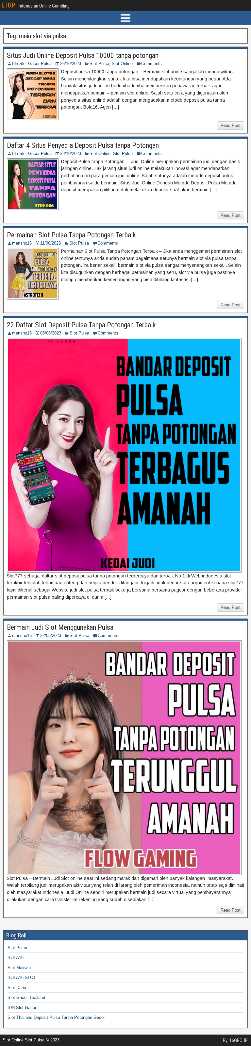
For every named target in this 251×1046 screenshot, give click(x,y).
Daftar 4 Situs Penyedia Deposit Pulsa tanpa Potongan (83, 145)
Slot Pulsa (99, 63)
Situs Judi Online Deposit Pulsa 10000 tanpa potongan (83, 55)
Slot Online (122, 63)
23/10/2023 (70, 153)
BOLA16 (16, 957)
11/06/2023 (50, 243)
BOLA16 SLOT (22, 977)
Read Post (231, 125)
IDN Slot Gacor (22, 1007)
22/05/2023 (50, 635)
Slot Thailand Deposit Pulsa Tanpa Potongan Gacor (56, 1017)
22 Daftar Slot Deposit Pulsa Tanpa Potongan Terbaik (81, 325)
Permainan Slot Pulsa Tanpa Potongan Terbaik (71, 235)
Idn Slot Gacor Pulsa (32, 63)
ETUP (8, 5)
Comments (151, 63)
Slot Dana (17, 987)
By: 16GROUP (235, 1040)
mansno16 (22, 243)
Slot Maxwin (19, 967)
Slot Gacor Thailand (26, 997)
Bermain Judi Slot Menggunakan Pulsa (60, 627)
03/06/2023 (50, 333)
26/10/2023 (70, 63)
